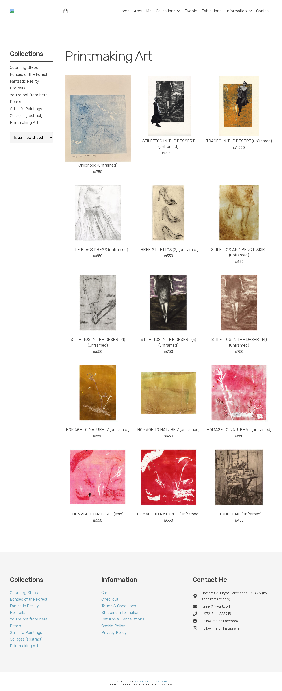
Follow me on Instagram (220, 628)
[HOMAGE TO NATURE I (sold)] (98, 477)
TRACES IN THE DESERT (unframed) (239, 141)
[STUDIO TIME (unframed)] (239, 477)
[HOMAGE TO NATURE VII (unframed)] (239, 393)
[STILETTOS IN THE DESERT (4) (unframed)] (239, 303)
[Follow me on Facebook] (197, 621)
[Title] (12, 11)
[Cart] (65, 11)
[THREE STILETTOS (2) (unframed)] (168, 213)
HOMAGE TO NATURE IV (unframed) (98, 429)
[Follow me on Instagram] (197, 628)
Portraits (17, 88)
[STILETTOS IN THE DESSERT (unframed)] (168, 106)
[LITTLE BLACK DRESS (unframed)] (98, 213)
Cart (105, 592)
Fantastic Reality (24, 81)
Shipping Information (120, 612)
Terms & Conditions (118, 606)
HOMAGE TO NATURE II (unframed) (168, 514)
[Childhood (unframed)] (98, 118)
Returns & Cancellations (122, 619)
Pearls (15, 101)
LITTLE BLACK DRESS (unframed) (97, 249)
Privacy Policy (114, 632)
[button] (177, 11)
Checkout (109, 599)
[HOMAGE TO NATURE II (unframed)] (168, 477)
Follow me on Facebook (220, 621)
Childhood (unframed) (97, 165)
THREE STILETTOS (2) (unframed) (168, 249)
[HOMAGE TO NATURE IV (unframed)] (98, 393)
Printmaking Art (24, 122)
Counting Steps (24, 67)
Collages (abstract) (26, 115)
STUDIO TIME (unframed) (239, 514)
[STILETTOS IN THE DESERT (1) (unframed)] (98, 303)
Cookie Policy (113, 626)
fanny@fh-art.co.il (216, 606)
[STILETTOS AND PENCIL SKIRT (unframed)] (239, 213)
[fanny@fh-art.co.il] (197, 606)
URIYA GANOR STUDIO (150, 681)
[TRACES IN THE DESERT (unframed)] (239, 106)
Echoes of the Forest (28, 74)
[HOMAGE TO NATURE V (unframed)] (168, 393)
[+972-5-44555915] (197, 614)
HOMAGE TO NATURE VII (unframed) (239, 429)
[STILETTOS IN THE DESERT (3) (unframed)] (168, 303)
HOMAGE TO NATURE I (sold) (97, 514)
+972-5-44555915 (216, 614)
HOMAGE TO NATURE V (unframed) (168, 429)
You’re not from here (29, 95)
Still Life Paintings (26, 108)
